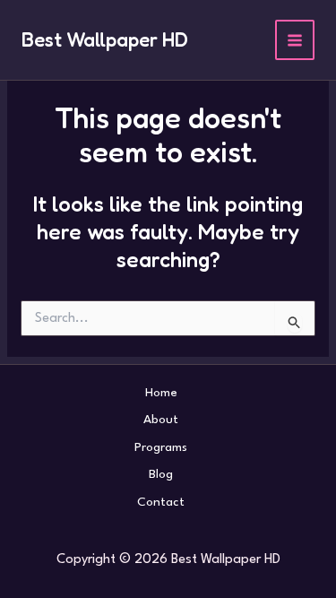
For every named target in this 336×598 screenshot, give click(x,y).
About (160, 419)
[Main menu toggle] (295, 40)
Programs (160, 447)
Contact (161, 502)
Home (161, 392)
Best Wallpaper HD (105, 39)
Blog (161, 474)
